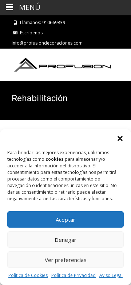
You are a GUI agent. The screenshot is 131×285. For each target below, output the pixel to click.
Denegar (65, 239)
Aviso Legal (111, 275)
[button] (120, 138)
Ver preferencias (66, 259)
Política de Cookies (28, 275)
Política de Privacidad (73, 275)
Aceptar (65, 219)
